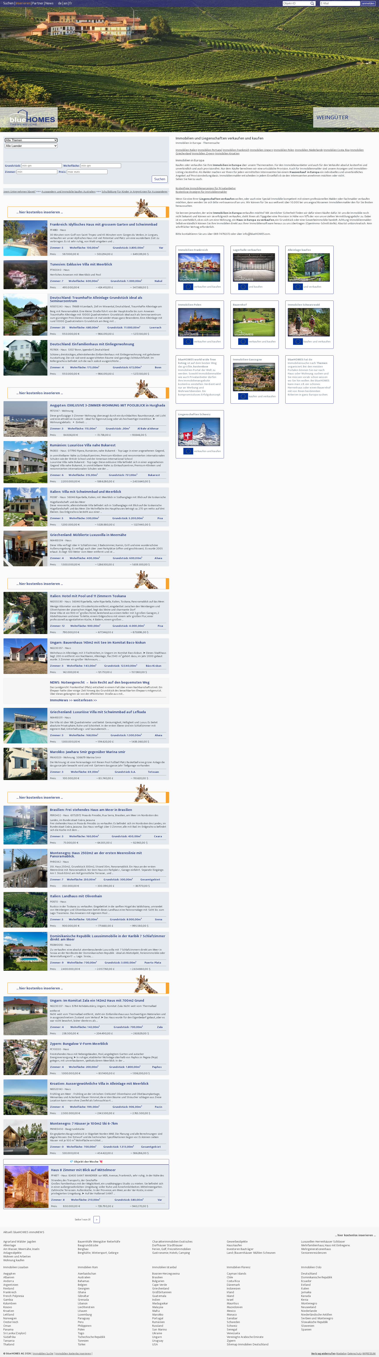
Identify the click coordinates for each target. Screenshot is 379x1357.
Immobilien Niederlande (309, 150)
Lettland (8, 1314)
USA (155, 1344)
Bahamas (83, 1281)
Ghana (82, 1292)
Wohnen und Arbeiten (17, 1256)
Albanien (8, 1277)
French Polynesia (13, 1295)
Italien (305, 1288)
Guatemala (159, 1295)
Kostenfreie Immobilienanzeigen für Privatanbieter (206, 188)
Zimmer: (10, 171)
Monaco (232, 1314)
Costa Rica (233, 1281)
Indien (156, 1299)
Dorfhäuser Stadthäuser (167, 1245)
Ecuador (306, 1281)
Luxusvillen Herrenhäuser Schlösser (323, 1241)
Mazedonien (235, 1307)
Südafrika (9, 1336)
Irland (230, 1292)
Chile (230, 1277)
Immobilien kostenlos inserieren (73, 1353)
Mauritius (233, 1303)
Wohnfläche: (71, 165)
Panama (8, 1329)
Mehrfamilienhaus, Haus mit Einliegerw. (325, 1245)
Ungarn (157, 1336)
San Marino (159, 1329)
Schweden (233, 1322)
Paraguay (84, 1318)
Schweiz (232, 1325)
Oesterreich (10, 1322)
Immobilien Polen (284, 150)
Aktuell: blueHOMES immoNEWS (23, 1232)
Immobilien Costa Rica (337, 150)
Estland (306, 1284)
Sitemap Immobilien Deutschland (247, 1344)
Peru (81, 1322)
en (65, 3)
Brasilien (157, 1277)
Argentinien (10, 1284)
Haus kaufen (234, 1245)
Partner (37, 3)
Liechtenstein (86, 1307)
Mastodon (341, 1353)
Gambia (8, 1299)
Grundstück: (13, 165)
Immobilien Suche (43, 1353)
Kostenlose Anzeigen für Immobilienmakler (201, 191)
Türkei (82, 1344)
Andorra (8, 1281)
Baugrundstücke (88, 1245)
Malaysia (157, 1307)
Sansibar (232, 1318)
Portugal (157, 1318)
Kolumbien (9, 1303)
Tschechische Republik (91, 1336)
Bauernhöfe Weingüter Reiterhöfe (99, 1241)
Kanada (306, 1295)
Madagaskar (160, 1303)
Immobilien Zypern (203, 153)
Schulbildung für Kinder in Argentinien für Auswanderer (79, 191)
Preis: (62, 171)
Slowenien (307, 1325)
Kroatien (8, 1310)
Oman (7, 1325)
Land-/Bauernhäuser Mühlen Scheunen (251, 1252)
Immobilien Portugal (210, 150)
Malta (156, 1310)
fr (70, 3)
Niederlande (309, 1310)
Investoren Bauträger (240, 1249)
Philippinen (84, 1325)
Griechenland (160, 1288)
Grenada (83, 1299)
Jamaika (306, 1292)
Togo (81, 1333)
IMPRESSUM (369, 1353)
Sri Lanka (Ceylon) (14, 1333)
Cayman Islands (236, 1273)
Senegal (232, 1329)
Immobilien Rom (88, 1267)
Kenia (304, 1299)
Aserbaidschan (87, 1273)
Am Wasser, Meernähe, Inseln (21, 1249)
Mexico (231, 1310)
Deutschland (309, 1273)
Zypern (231, 1340)
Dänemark (233, 1284)
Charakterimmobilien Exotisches (172, 1241)
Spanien (306, 1329)
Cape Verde (159, 1284)
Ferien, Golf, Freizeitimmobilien (171, 1249)
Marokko (157, 1314)
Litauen (82, 1310)
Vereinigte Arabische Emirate (245, 1336)
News (49, 3)
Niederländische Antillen (316, 1314)
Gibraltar (83, 1295)
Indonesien (233, 1288)
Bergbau (83, 1249)
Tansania (8, 1340)
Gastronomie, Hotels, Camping (171, 1252)
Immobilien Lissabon (15, 1267)
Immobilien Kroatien (227, 153)
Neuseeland (308, 1307)
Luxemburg (85, 1314)
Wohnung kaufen (13, 1260)
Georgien (84, 1288)
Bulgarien (158, 1281)
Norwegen (10, 1318)
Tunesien (83, 1340)
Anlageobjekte (12, 1252)
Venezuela (233, 1333)
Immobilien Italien (186, 150)
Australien (84, 1277)
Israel (230, 1299)
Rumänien (158, 1322)
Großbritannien (162, 1292)
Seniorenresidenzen (314, 1252)
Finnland (8, 1288)
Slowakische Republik (314, 1322)
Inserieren (23, 3)
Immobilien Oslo (311, 1267)
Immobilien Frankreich (236, 150)
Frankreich (9, 1292)
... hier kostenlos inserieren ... (39, 212)
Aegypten (9, 1273)
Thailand (8, 1344)
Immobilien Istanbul (164, 1267)
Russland (157, 1325)
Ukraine (157, 1333)
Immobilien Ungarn (261, 150)
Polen (81, 1329)
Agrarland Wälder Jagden (19, 1241)
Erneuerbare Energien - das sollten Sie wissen (144, 191)
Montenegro (309, 1303)
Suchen (8, 3)
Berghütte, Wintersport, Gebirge (98, 1252)
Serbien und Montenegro (317, 1318)
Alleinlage (9, 1245)
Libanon (83, 1303)
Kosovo (7, 1307)
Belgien (82, 1284)
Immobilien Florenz (239, 1267)
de (60, 3)
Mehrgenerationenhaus (316, 1249)
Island (230, 1295)
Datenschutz (354, 1353)
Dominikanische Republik (316, 1277)
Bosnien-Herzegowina (166, 1273)
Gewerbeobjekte (237, 1241)
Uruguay (157, 1340)
